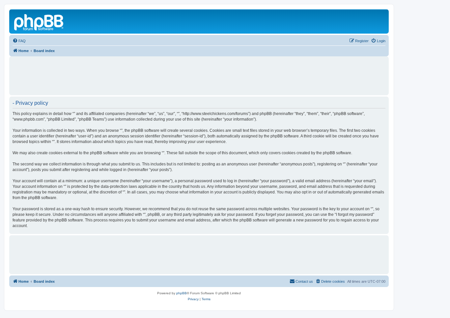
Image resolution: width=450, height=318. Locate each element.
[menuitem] (19, 41)
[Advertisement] (199, 73)
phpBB (181, 293)
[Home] (39, 21)
